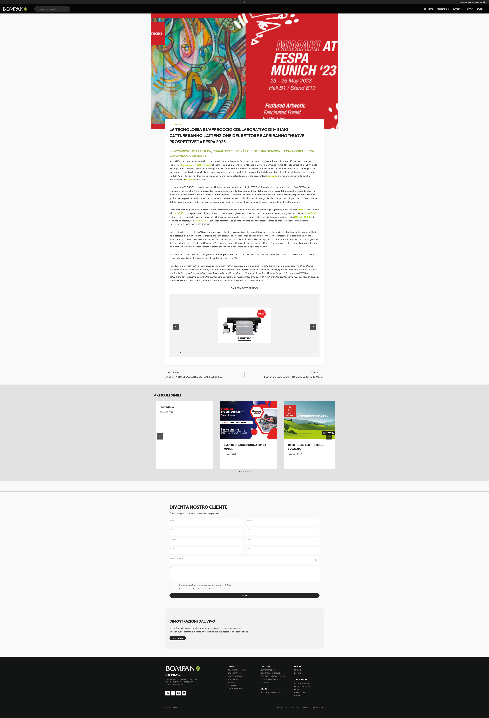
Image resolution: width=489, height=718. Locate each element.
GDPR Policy (293, 707)
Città (248, 539)
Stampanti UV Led (235, 673)
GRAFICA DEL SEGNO (302, 683)
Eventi (172, 124)
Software (232, 685)
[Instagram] (178, 693)
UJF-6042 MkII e (302, 216)
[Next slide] (313, 327)
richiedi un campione (269, 679)
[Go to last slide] (176, 327)
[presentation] (248, 420)
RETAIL (296, 690)
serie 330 (272, 175)
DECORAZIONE (299, 693)
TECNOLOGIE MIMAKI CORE (271, 693)
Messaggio (173, 568)
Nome (172, 520)
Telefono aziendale (252, 549)
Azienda (249, 530)
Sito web (172, 539)
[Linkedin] (184, 693)
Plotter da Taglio (235, 676)
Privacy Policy (281, 707)
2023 (180, 124)
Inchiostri (232, 682)
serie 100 (190, 179)
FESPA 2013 (167, 406)
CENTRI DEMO (266, 682)
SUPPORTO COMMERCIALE (270, 673)
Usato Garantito (235, 688)
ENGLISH (297, 673)
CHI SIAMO (463, 2)
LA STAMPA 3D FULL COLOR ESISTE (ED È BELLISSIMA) (193, 374)
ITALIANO (297, 670)
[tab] (178, 352)
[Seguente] (329, 436)
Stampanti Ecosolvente (237, 670)
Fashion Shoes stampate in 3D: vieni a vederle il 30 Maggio (294, 374)
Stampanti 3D (233, 679)
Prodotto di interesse (176, 558)
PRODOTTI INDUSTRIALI (302, 686)
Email (172, 549)
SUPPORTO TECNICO (268, 670)
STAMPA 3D (298, 696)
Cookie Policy (305, 707)
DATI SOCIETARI (317, 707)
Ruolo (172, 530)
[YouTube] (167, 693)
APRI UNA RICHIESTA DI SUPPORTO (273, 676)
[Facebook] (173, 693)
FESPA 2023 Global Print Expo (195, 164)
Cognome (250, 520)
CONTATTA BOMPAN (475, 2)
